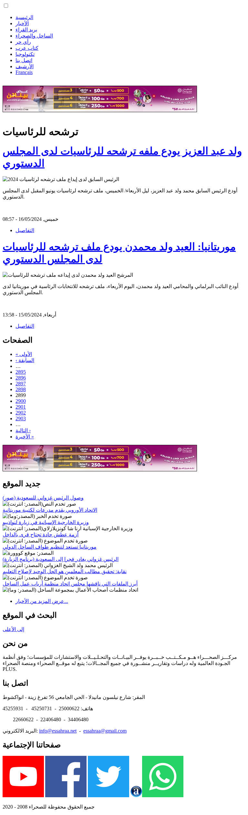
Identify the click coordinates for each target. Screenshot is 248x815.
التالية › (23, 430)
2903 (21, 418)
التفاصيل (25, 230)
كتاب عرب (27, 48)
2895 (21, 372)
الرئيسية (24, 17)
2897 (21, 383)
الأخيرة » (25, 436)
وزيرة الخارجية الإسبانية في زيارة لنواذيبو (46, 522)
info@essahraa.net (58, 731)
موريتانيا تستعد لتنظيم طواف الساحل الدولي (50, 547)
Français (24, 72)
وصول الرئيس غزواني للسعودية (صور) (43, 497)
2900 (21, 401)
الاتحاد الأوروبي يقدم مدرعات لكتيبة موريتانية (50, 510)
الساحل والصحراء (34, 35)
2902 (21, 412)
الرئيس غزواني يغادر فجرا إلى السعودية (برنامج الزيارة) (61, 559)
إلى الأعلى (13, 629)
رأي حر (23, 42)
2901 (21, 407)
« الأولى (24, 354)
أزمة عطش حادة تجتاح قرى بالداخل (40, 534)
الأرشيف (25, 66)
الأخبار (22, 23)
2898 (21, 389)
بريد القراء (26, 29)
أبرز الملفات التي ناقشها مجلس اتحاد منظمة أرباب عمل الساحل (70, 583)
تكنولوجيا (25, 54)
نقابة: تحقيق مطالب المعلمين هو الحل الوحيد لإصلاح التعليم (65, 571)
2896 (21, 378)
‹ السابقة (25, 360)
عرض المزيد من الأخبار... (42, 601)
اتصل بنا (24, 60)
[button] (6, 6)
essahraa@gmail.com (105, 731)
